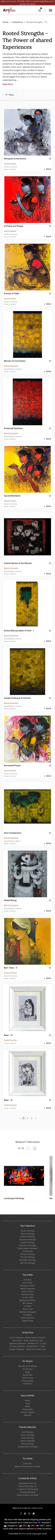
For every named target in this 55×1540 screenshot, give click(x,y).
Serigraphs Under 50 (27, 1483)
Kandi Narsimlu (27, 1294)
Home (5, 22)
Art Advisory (27, 1369)
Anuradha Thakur (27, 1286)
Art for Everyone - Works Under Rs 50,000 (27, 1337)
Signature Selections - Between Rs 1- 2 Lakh (27, 1343)
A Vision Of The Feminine (27, 1489)
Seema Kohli (28, 1309)
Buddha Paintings (27, 1237)
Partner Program (27, 1412)
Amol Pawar (27, 1283)
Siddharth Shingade (27, 1312)
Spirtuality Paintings (27, 1260)
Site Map (27, 1415)
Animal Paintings (27, 1234)
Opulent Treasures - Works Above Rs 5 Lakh (27, 1349)
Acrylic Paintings (28, 1231)
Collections (17, 22)
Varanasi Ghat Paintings (27, 1447)
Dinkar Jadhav (27, 1291)
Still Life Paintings (27, 1263)
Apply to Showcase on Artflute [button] (27, 1466)
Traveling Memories (27, 1492)
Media (27, 1406)
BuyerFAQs (27, 1375)
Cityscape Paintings (27, 1239)
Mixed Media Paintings (27, 1248)
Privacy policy (27, 1381)
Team (27, 1403)
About (27, 1400)
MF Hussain (27, 1303)
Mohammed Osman (27, 1300)
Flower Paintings (27, 1435)
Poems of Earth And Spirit (27, 1495)
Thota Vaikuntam (27, 1318)
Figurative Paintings (27, 1245)
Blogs (27, 1372)
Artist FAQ (27, 1463)
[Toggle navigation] (50, 10)
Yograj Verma (27, 1321)
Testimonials (27, 1409)
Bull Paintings (27, 1432)
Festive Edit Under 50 (27, 1486)
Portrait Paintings (27, 1257)
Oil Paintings (27, 1251)
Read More (8, 84)
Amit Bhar (27, 1280)
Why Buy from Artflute (27, 1366)
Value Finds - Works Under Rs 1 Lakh (27, 1340)
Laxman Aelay (28, 1297)
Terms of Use (27, 1378)
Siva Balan (27, 1315)
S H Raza (27, 1306)
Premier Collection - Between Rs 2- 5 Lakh (27, 1346)
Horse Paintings (27, 1438)
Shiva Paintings (27, 1444)
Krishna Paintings (27, 1441)
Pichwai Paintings (27, 1254)
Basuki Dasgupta (27, 1288)
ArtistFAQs (27, 1384)
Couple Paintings (27, 1242)
